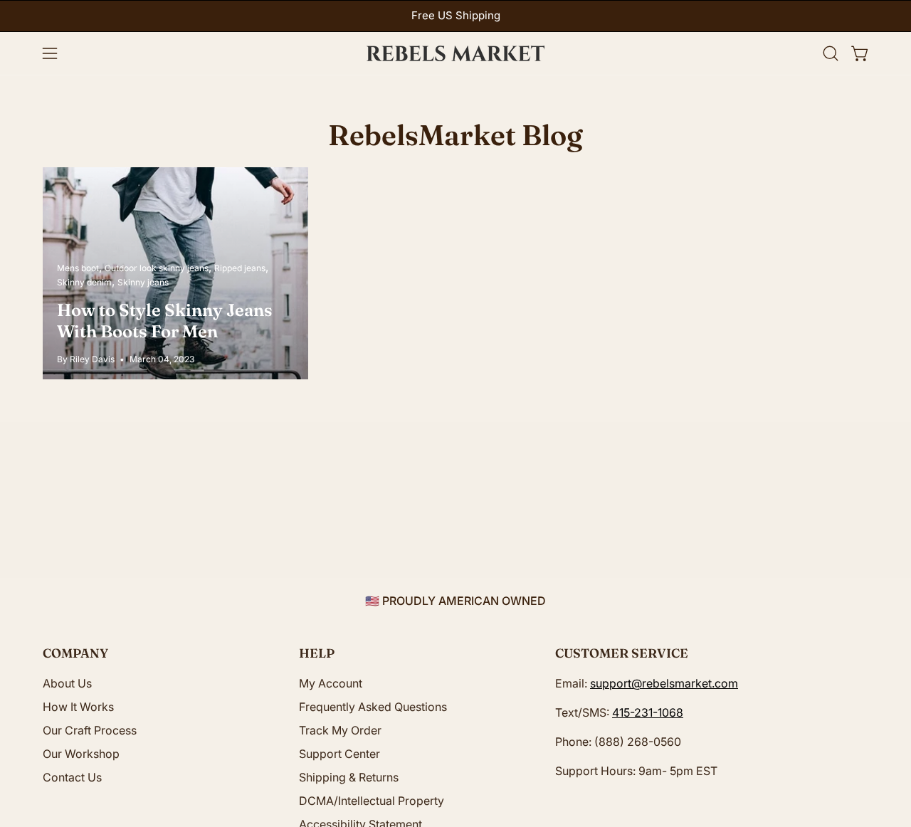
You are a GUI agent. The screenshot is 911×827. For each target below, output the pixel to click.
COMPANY (75, 653)
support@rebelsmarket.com (664, 683)
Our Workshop (81, 754)
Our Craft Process (90, 730)
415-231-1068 (647, 712)
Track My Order (340, 730)
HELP (317, 653)
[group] (455, 16)
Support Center (339, 754)
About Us (67, 683)
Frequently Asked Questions (373, 707)
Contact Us (72, 777)
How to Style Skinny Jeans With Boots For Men (165, 321)
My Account (330, 683)
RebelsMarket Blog (455, 134)
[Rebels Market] (455, 53)
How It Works (78, 707)
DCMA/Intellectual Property (371, 801)
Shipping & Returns (349, 777)
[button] (831, 53)
